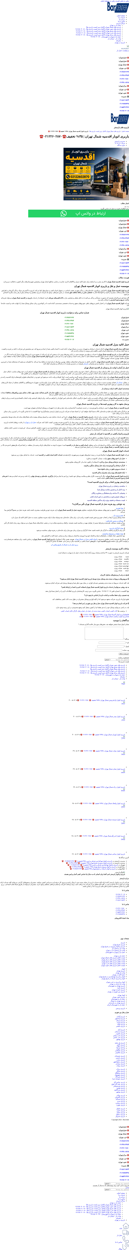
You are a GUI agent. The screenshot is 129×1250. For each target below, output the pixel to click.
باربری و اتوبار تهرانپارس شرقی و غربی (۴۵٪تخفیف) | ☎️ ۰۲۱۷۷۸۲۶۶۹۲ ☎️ (87, 861)
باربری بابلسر (120, 1026)
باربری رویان (121, 1065)
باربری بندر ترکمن (119, 1035)
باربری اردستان (120, 1031)
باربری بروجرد (120, 1103)
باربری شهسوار (120, 1075)
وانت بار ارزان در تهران (117, 984)
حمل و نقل (81, 611)
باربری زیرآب (120, 1069)
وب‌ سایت (125, 650)
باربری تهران (121, 971)
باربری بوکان (121, 1095)
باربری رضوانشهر (119, 1062)
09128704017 (125, 48)
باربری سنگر (121, 1071)
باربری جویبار (120, 1048)
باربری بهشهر (120, 1039)
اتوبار (123, 969)
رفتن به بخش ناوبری (122, 1)
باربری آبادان (121, 1016)
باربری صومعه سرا (118, 1079)
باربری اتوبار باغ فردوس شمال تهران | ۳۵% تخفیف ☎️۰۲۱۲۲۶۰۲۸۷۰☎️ (101, 700)
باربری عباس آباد (119, 1082)
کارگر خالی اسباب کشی (69, 611)
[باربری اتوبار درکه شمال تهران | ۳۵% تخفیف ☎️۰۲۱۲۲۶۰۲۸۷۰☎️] (123, 785)
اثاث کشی (113, 611)
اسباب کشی (105, 611)
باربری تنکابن (120, 1047)
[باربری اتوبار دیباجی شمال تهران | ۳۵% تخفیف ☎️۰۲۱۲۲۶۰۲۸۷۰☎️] (123, 852)
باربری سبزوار (120, 1116)
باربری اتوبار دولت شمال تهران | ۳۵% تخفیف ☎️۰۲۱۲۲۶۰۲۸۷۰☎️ (103, 751)
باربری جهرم (121, 1105)
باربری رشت (121, 1060)
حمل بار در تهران (115, 25)
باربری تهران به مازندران (117, 1003)
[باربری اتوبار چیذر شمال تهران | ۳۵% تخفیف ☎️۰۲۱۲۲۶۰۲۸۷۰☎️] (123, 714)
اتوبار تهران (121, 995)
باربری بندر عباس (119, 1037)
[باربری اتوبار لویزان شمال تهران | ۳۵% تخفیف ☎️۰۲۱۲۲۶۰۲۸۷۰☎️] (123, 733)
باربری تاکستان (120, 1097)
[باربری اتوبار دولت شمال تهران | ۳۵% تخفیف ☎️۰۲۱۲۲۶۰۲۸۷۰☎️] (123, 749)
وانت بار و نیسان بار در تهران (115, 950)
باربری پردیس (120, 1008)
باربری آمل (121, 1030)
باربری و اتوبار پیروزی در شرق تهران (113, 946)
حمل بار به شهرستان (118, 999)
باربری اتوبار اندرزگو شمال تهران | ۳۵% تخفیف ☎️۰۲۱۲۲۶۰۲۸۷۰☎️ (102, 836)
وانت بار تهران (120, 973)
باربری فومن (121, 1088)
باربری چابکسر (120, 1050)
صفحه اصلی (125, 131)
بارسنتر (85, 364)
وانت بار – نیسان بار (114, 39)
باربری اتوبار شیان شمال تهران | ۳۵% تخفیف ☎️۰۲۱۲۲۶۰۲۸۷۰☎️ (103, 769)
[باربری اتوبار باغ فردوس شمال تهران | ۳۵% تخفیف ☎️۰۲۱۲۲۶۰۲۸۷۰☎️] (123, 698)
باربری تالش (121, 1045)
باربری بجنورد (120, 1033)
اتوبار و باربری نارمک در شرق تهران (113, 978)
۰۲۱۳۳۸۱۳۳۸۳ (124, 75)
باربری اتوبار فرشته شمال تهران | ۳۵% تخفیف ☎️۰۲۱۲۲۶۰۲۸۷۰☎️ (102, 819)
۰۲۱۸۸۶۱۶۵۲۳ (124, 100)
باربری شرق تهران (119, 944)
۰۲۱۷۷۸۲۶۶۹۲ (124, 72)
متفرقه (118, 40)
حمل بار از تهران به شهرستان (115, 952)
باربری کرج (121, 988)
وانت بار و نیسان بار (118, 948)
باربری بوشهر (120, 1092)
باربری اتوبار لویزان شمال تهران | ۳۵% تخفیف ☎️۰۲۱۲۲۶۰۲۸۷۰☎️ (102, 734)
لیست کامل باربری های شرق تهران (113, 961)
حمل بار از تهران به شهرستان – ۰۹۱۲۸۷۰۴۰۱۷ (105, 37)
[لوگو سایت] (118, 12)
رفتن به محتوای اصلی (108, 1)
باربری (123, 942)
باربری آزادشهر (120, 1018)
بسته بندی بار (96, 611)
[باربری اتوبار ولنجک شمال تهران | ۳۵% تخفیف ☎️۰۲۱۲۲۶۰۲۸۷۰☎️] (123, 801)
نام (127, 643)
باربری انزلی (121, 1022)
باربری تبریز (121, 1101)
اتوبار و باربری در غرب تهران (115, 982)
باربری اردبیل (120, 1020)
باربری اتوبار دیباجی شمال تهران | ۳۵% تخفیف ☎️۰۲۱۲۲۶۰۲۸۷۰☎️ (102, 854)
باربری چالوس (120, 1052)
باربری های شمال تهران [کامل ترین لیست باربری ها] (103, 27)
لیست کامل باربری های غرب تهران (113, 963)
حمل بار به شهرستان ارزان (116, 1005)
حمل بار (88, 611)
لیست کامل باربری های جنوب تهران (113, 965)
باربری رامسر (120, 1058)
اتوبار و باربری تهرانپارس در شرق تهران (112, 976)
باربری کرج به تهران (118, 990)
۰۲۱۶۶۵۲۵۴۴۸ (124, 103)
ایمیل (126, 646)
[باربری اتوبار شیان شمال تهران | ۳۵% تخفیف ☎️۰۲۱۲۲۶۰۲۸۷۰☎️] (123, 767)
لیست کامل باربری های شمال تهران (113, 958)
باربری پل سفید (120, 1043)
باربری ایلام (121, 1024)
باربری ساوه (121, 1112)
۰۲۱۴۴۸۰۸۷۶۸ (124, 82)
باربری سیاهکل (120, 1073)
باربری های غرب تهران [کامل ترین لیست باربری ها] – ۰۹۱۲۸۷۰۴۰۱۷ (98, 33)
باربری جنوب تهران (118, 997)
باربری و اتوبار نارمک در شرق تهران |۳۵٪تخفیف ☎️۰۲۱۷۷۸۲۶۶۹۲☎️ (93, 869)
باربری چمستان (120, 1056)
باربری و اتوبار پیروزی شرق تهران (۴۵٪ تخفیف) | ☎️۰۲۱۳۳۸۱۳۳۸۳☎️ (89, 863)
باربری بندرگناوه (119, 1090)
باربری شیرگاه (120, 1077)
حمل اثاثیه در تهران (118, 975)
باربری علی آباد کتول (118, 1084)
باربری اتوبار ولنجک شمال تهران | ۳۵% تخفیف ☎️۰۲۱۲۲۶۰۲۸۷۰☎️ (102, 803)
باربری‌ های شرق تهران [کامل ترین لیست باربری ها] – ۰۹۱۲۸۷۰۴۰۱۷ (98, 31)
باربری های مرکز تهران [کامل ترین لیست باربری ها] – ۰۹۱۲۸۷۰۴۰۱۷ (98, 35)
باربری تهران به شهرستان (116, 986)
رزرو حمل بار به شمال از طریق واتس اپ (64, 545)
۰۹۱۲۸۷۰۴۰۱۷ (124, 111)
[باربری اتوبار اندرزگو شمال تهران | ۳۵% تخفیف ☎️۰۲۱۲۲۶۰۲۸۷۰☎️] (123, 834)
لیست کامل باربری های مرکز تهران (113, 959)
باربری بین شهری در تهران (116, 992)
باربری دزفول (120, 1114)
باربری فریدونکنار (119, 1086)
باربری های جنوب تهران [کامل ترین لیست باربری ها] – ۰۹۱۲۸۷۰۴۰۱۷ (98, 29)
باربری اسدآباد (120, 1099)
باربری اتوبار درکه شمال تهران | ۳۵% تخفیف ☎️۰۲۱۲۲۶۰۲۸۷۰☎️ (103, 787)
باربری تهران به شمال (118, 1001)
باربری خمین (121, 1110)
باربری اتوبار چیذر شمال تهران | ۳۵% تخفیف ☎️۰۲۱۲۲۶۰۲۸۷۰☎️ (103, 716)
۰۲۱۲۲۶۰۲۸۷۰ (124, 79)
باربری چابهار (120, 1108)
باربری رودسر (120, 1064)
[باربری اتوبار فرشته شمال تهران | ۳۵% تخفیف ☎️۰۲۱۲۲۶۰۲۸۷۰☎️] (123, 818)
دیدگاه (126, 639)
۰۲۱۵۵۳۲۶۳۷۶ (124, 107)
